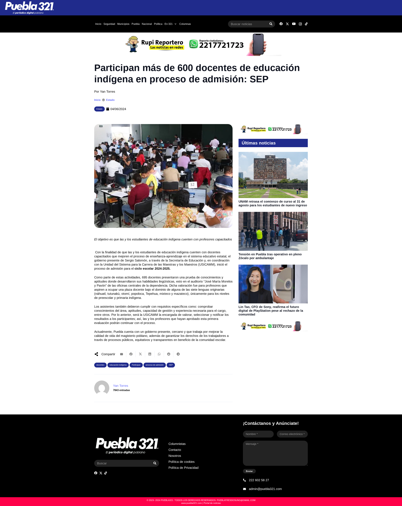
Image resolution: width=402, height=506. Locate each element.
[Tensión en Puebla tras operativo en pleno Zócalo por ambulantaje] (273, 214)
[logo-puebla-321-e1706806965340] (29, 7)
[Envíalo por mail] (121, 354)
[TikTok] (306, 23)
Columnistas (177, 444)
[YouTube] (294, 23)
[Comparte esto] (131, 354)
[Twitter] (287, 24)
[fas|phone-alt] (246, 480)
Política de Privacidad (183, 467)
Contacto (174, 450)
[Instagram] (300, 24)
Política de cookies (181, 461)
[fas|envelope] (246, 489)
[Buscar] (270, 24)
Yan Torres (107, 91)
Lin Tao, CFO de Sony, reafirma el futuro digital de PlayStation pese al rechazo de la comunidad (271, 310)
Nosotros (174, 455)
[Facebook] (281, 23)
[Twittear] (140, 354)
